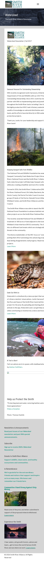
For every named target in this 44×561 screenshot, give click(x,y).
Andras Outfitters (15, 367)
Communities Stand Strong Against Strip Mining (20, 488)
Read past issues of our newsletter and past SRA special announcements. (17, 434)
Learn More (11, 246)
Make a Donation (13, 409)
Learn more (9, 515)
